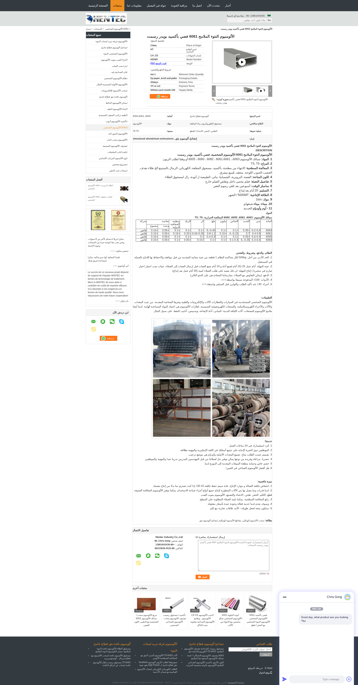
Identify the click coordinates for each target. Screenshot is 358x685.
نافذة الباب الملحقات (117, 152)
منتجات (117, 5)
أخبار (228, 5)
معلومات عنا (134, 5)
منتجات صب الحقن (118, 170)
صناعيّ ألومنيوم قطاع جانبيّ (114, 47)
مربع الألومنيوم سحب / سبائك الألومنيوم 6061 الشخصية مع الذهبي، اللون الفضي (146, 620)
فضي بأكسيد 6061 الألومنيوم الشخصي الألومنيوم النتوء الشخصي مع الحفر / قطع (258, 620)
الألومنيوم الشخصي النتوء (115, 53)
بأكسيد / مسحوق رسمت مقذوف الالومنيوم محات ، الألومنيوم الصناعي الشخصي (174, 620)
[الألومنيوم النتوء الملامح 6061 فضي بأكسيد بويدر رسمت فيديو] (242, 62)
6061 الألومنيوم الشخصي (117, 29)
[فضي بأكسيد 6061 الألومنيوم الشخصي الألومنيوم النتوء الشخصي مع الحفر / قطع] (258, 604)
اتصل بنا (197, 5)
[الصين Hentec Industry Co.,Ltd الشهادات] (98, 220)
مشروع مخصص (119, 164)
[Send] (285, 679)
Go (269, 20)
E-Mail (268, 668)
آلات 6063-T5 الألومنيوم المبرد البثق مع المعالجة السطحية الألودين (159, 656)
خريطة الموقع (255, 668)
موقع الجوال (264, 672)
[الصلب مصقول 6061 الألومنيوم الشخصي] (124, 199)
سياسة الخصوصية (236, 682)
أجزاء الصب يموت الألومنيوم (114, 60)
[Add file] (349, 679)
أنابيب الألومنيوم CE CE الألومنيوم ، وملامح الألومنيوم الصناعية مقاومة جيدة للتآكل (202, 620)
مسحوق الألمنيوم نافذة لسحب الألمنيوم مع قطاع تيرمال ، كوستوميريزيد (111, 657)
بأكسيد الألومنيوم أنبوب (116, 121)
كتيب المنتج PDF (158, 63)
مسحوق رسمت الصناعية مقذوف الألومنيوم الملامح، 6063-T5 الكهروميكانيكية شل (204, 650)
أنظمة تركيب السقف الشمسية (113, 115)
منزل (88, 29)
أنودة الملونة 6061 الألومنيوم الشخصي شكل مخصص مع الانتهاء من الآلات (230, 620)
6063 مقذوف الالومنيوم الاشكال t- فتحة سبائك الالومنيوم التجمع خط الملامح (205, 657)
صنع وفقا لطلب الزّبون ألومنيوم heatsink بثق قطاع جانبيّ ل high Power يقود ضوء (158, 663)
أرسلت (265, 654)
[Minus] (284, 597)
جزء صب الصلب (119, 66)
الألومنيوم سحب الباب (117, 140)
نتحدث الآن (213, 5)
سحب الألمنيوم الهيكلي (253, 520)
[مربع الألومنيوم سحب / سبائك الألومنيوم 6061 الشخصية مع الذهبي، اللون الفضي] (146, 604)
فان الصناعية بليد (119, 72)
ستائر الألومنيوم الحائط (116, 103)
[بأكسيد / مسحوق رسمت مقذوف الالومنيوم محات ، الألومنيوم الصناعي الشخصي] (174, 604)
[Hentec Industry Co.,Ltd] (106, 18)
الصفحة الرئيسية (98, 5)
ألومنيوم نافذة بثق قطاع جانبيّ (113, 96)
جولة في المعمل (156, 5)
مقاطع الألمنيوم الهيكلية (230, 520)
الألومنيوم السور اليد (117, 133)
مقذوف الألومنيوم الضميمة (115, 146)
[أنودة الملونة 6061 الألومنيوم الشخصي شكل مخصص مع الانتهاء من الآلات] (230, 604)
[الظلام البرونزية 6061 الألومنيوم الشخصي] (124, 188)
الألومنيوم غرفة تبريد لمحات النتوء (111, 41)
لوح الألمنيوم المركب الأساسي (113, 158)
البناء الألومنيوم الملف (117, 109)
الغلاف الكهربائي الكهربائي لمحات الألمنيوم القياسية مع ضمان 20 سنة (157, 670)
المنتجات (98, 29)
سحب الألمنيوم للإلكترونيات (114, 90)
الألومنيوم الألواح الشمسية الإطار (112, 84)
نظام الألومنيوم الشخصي (115, 78)
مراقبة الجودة (179, 5)
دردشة (164, 96)
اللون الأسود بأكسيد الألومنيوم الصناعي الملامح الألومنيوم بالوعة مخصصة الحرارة (205, 664)
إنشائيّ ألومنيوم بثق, (208, 520)
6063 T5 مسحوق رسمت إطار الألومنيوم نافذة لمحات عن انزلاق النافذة (112, 664)
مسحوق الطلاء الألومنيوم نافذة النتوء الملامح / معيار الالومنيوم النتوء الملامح (113, 650)
